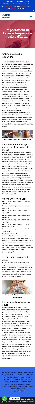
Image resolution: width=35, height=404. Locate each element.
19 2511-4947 (6, 231)
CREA (19, 372)
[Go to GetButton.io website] (4, 402)
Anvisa (15, 375)
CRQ (15, 372)
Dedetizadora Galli (27, 401)
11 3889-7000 (6, 203)
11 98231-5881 (13, 233)
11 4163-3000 (10, 226)
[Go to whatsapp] (4, 398)
